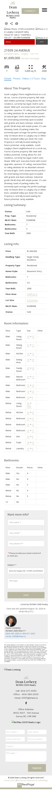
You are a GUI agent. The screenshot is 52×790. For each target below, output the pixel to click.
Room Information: (16, 323)
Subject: (11, 565)
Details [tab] (7, 78)
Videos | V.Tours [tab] (31, 78)
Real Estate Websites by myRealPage (32, 780)
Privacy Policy (10, 780)
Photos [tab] (17, 78)
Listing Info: (11, 244)
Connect (30, 11)
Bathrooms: (11, 460)
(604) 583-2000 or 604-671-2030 (20, 633)
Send (26, 595)
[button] (30, 11)
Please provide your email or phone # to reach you (24, 554)
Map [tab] (43, 78)
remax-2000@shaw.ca (16, 636)
